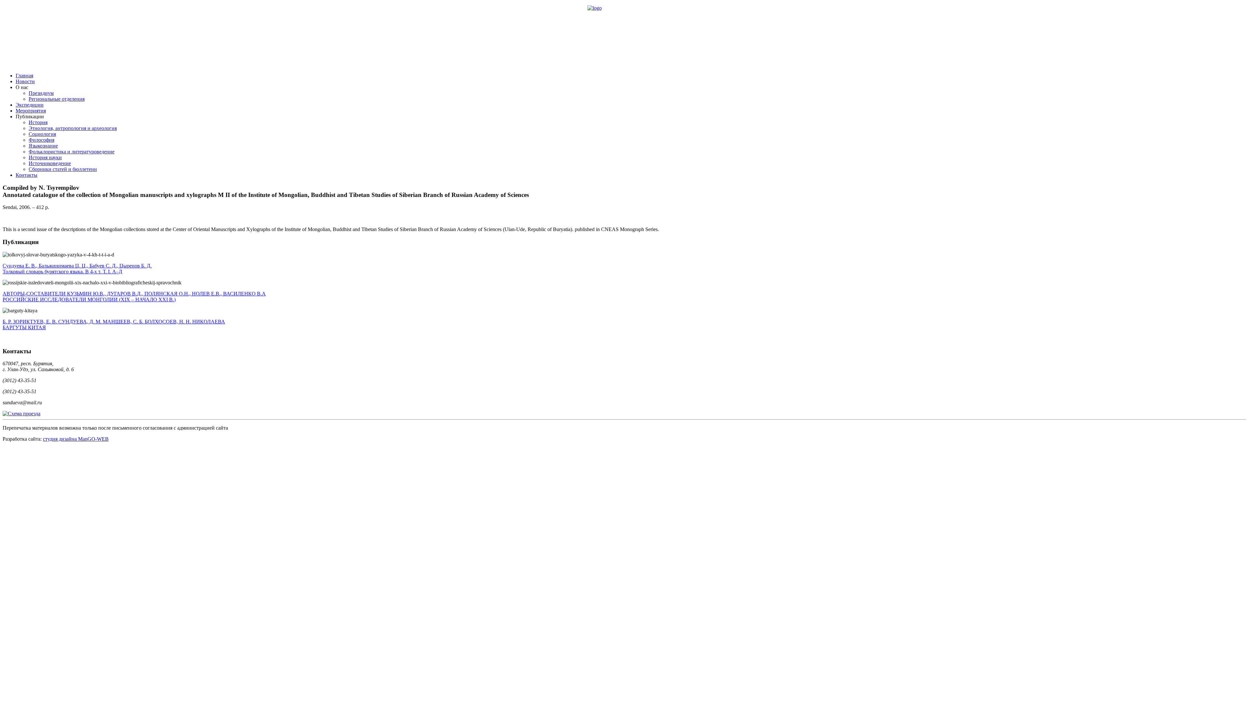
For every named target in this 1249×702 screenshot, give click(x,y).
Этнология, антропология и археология (73, 128)
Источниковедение (50, 163)
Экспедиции (30, 105)
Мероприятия (31, 110)
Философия (41, 140)
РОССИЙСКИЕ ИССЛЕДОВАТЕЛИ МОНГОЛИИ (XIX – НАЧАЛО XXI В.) (134, 296)
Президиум (41, 93)
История (38, 122)
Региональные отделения (57, 99)
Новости (25, 81)
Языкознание (43, 146)
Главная (24, 75)
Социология (42, 134)
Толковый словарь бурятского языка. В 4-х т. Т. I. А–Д (77, 268)
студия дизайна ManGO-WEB (76, 439)
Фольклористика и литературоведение (71, 151)
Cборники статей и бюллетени (63, 169)
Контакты (26, 175)
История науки (45, 157)
